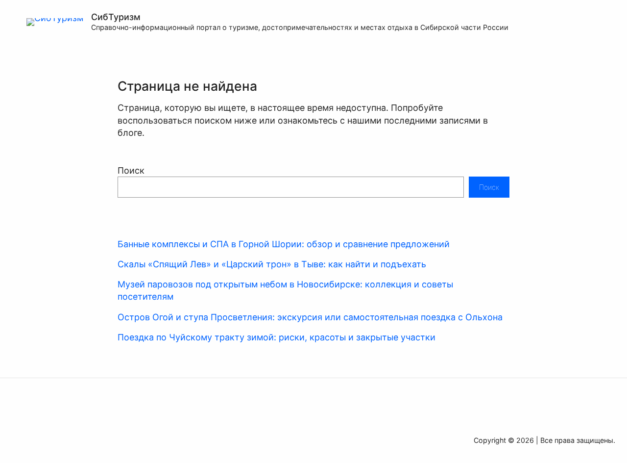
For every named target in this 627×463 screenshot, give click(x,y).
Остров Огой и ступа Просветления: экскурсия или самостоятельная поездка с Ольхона (310, 317)
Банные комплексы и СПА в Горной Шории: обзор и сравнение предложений (284, 244)
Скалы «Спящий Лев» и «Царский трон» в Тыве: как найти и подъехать (272, 264)
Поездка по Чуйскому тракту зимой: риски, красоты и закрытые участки (276, 337)
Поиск (131, 170)
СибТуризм (116, 17)
